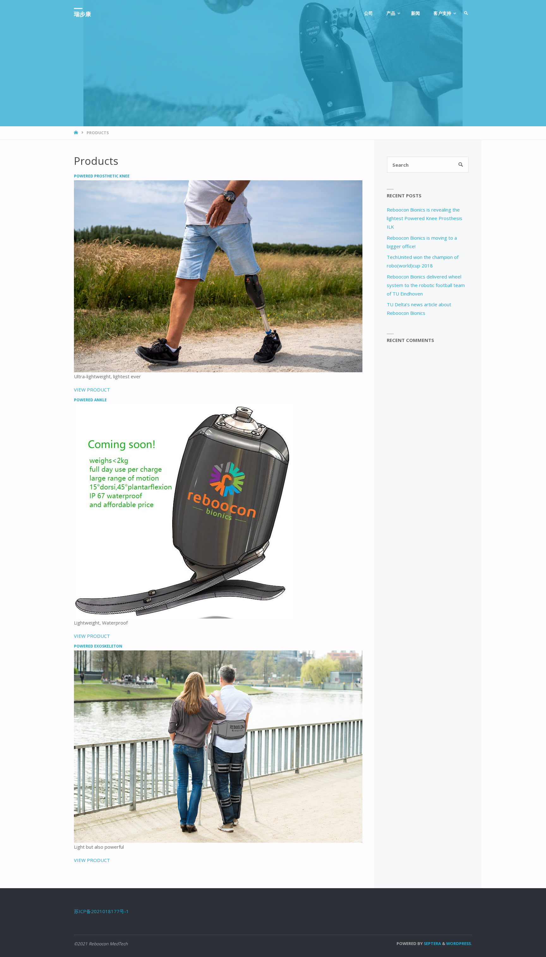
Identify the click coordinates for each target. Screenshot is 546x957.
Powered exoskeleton (98, 646)
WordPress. (459, 943)
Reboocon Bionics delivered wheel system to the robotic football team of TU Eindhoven (426, 285)
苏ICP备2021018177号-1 (101, 911)
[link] (466, 13)
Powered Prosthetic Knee (102, 176)
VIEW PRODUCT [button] (92, 389)
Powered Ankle (90, 400)
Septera (432, 943)
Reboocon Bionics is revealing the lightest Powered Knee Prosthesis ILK (424, 218)
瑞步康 (82, 14)
